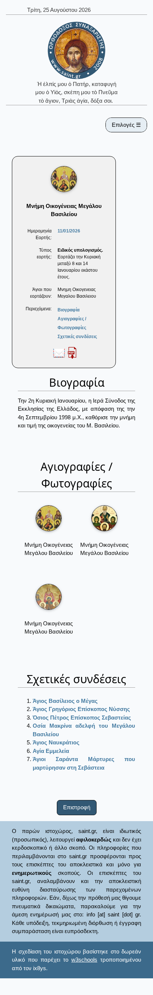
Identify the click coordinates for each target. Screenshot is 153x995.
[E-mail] (59, 352)
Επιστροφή (76, 807)
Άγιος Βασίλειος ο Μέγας (65, 701)
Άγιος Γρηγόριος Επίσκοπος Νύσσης (81, 709)
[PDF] (72, 352)
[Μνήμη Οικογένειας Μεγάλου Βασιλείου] (49, 518)
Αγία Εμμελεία (51, 751)
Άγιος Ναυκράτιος (56, 742)
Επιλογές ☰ (126, 125)
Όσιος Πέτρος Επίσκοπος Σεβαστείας (82, 717)
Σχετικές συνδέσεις (77, 336)
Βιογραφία (68, 310)
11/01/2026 (69, 231)
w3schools (84, 959)
